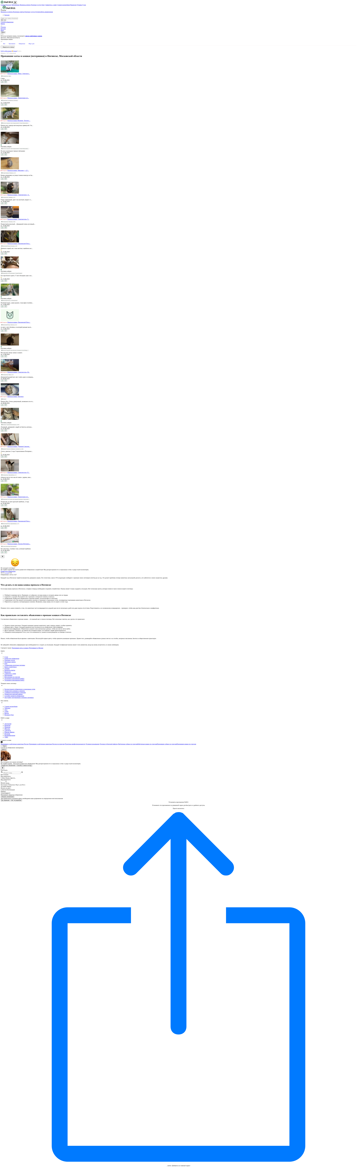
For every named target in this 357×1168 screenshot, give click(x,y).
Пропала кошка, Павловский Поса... (18, 243)
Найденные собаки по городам (128, 744)
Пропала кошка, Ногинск (15, 396)
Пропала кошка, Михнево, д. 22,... (18, 170)
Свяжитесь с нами (51, 5)
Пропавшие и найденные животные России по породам (47, 744)
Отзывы (79, 5)
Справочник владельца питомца (14, 665)
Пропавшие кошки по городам (186, 744)
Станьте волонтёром (63, 5)
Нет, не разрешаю (16, 800)
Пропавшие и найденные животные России (15, 744)
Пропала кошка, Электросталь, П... (18, 472)
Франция (7, 727)
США (6, 737)
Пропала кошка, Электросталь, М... (18, 372)
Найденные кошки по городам (147, 744)
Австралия (7, 724)
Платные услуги (36, 5)
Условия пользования (92, 744)
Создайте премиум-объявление (14, 696)
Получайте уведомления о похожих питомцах (19, 697)
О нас (84, 5)
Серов (6, 711)
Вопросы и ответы (7, 12)
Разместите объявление (11, 658)
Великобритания (9, 735)
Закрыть (3, 749)
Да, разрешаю (5, 800)
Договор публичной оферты (109, 744)
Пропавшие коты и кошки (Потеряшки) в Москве (27, 648)
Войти (3, 24)
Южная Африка (9, 732)
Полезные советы (18, 12)
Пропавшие (9, 51)
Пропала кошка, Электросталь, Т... (18, 219)
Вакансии (73, 5)
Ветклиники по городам (12, 677)
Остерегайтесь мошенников (44, 12)
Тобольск (7, 708)
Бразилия (7, 725)
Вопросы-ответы (25, 5)
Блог (43, 5)
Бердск (6, 713)
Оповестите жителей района (13, 694)
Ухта (5, 710)
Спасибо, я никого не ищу (24, 765)
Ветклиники (16, 5)
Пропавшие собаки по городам (167, 744)
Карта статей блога (10, 667)
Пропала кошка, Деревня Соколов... (18, 446)
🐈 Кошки (14, 51)
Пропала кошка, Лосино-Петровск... (18, 544)
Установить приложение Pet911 (14, 678)
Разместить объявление (8, 571)
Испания (7, 734)
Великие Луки (9, 715)
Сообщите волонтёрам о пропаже (15, 692)
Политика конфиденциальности (75, 744)
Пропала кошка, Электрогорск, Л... (18, 195)
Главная (3, 5)
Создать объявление (7, 22)
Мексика (7, 729)
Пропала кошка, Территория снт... (18, 98)
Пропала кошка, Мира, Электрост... (18, 73)
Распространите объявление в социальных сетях (19, 689)
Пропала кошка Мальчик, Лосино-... (18, 120)
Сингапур (7, 730)
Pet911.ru (3, 51)
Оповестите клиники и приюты (14, 691)
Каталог (8, 5)
